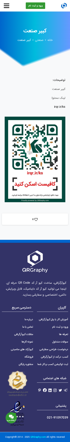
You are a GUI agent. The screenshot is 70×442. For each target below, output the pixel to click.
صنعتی (39, 40)
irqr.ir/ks (59, 107)
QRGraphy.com (38, 437)
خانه (50, 40)
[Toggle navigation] (6, 6)
